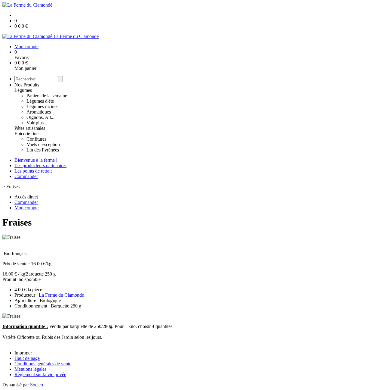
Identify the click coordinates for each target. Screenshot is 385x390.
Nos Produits (26, 84)
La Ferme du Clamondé (61, 295)
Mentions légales (30, 369)
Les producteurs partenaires (40, 165)
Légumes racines (42, 106)
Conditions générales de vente (42, 363)
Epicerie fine (26, 133)
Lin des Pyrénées (42, 149)
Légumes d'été (40, 101)
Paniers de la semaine (46, 95)
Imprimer (23, 352)
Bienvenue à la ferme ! (35, 160)
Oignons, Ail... (40, 117)
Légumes (23, 90)
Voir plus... (36, 122)
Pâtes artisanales (29, 128)
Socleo (36, 384)
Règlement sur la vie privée (40, 374)
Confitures (36, 139)
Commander (26, 176)
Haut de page (27, 358)
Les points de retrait (33, 170)
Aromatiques (38, 111)
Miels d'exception (43, 144)
